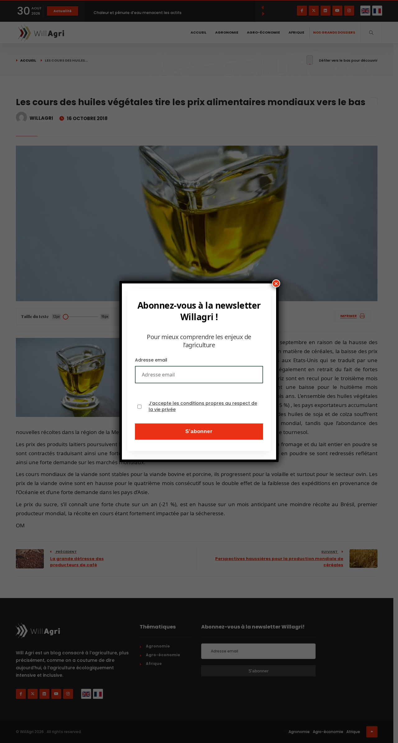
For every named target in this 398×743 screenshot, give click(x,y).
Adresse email (151, 360)
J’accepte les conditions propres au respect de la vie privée (203, 406)
